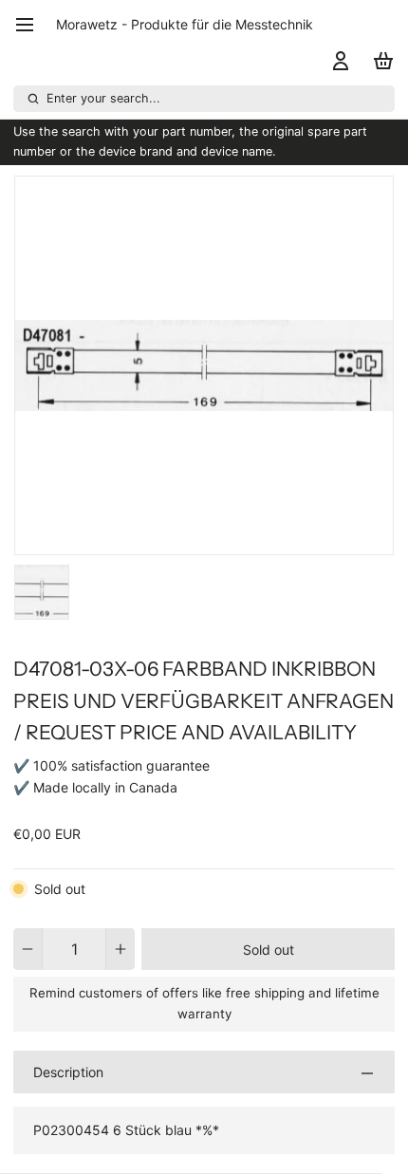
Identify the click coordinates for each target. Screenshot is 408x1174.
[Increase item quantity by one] (120, 949)
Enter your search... (103, 98)
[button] (268, 949)
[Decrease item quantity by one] (27, 949)
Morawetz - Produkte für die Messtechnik (184, 24)
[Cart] (380, 61)
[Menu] (31, 25)
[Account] (337, 61)
